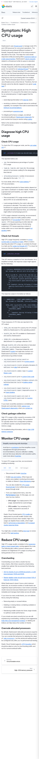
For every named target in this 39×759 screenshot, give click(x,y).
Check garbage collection (13, 413)
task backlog (15, 533)
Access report (33, 1)
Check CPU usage (10, 141)
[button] (4, 40)
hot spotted (16, 220)
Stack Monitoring (25, 481)
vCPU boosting (26, 644)
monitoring (15, 447)
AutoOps (18, 456)
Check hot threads (10, 235)
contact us (28, 408)
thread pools (18, 46)
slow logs (26, 531)
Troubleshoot (26, 12)
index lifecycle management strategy (13, 621)
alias (15, 367)
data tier (25, 100)
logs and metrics (16, 477)
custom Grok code (28, 376)
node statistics (24, 182)
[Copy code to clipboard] (35, 153)
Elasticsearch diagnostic (24, 117)
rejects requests (30, 59)
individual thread (23, 69)
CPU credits (26, 514)
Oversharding (7, 557)
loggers (13, 351)
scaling (29, 119)
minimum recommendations (12, 108)
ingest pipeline (10, 392)
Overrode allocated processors (15, 628)
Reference (35, 12)
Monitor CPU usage (15, 438)
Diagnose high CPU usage (15, 133)
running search (29, 361)
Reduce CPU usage (15, 539)
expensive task (18, 111)
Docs (3, 12)
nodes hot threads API (20, 246)
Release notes (16, 12)
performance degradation (17, 523)
